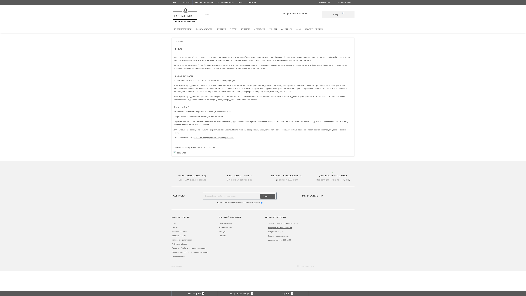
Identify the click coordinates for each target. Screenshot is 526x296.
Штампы (273, 29)
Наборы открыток (204, 29)
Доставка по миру (226, 2)
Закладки (222, 232)
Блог (240, 2)
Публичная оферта (179, 244)
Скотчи (233, 29)
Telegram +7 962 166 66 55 (280, 228)
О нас (175, 2)
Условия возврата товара (182, 240)
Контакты (252, 2)
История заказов (225, 228)
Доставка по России (204, 2)
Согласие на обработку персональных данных (190, 252)
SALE (298, 29)
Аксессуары (259, 29)
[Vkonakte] (329, 195)
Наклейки (221, 29)
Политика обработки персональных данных (189, 248)
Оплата (186, 2)
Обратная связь (178, 256)
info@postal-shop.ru (275, 232)
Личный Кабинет (225, 223)
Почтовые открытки (183, 29)
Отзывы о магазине (314, 29)
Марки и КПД (286, 29)
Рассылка (222, 236)
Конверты (245, 29)
